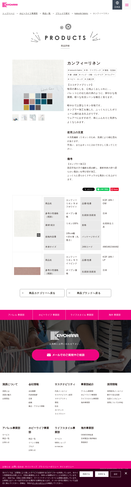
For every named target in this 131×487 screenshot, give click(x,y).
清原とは (5, 391)
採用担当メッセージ (115, 391)
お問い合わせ (18, 467)
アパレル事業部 (87, 391)
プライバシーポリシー (49, 467)
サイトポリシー (67, 467)
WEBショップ (60, 443)
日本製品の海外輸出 (89, 438)
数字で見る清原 (113, 395)
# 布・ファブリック (92, 70)
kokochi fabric (81, 13)
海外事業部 (85, 402)
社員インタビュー (114, 399)
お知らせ (5, 442)
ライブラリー (60, 414)
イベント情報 (34, 443)
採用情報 (112, 384)
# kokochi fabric (75, 70)
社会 (56, 406)
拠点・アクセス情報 (36, 406)
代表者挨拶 (33, 395)
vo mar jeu (59, 446)
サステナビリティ (65, 384)
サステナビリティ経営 (63, 395)
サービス (5, 435)
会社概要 (32, 391)
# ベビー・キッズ (75, 79)
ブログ (31, 446)
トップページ (8, 13)
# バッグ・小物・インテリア (91, 75)
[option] (38, 85)
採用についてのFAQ (115, 402)
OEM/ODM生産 (87, 435)
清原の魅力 (6, 395)
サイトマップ (31, 467)
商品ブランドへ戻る (89, 293)
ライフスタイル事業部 (90, 399)
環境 (56, 402)
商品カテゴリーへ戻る (42, 293)
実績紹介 (84, 442)
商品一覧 (46, 13)
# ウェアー (110, 75)
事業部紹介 (87, 384)
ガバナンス (59, 410)
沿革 (30, 399)
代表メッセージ (61, 391)
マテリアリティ (61, 399)
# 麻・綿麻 (72, 75)
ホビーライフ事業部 (28, 13)
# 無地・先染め (109, 70)
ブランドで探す (63, 13)
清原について (10, 384)
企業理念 (5, 399)
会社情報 (34, 384)
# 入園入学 (89, 79)
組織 (30, 402)
